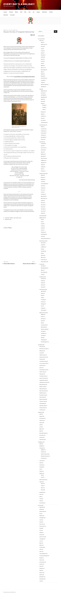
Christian (41, 448)
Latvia (42, 192)
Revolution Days (42, 395)
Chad (42, 48)
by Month (40, 412)
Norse (42, 487)
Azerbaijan (43, 95)
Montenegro (43, 198)
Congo (42, 50)
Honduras (43, 135)
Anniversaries (42, 511)
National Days (17, 217)
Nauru (42, 270)
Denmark (43, 278)
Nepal (42, 114)
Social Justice (42, 562)
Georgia (42, 101)
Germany (42, 318)
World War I (41, 576)
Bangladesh (43, 97)
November (6, 14)
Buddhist (41, 445)
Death (40, 521)
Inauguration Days (43, 380)
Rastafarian (41, 492)
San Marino (43, 333)
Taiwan (42, 164)
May (25, 12)
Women (41, 572)
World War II (41, 578)
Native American (42, 479)
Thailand (42, 166)
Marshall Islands (44, 268)
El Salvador (43, 130)
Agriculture (41, 507)
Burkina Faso (43, 44)
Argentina (43, 291)
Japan (42, 152)
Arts (40, 513)
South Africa (43, 78)
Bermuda (43, 242)
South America (42, 289)
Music (40, 543)
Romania (42, 204)
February (11, 12)
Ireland (42, 320)
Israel (42, 223)
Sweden (42, 287)
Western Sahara (44, 84)
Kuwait (42, 227)
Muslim (40, 473)
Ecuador (42, 301)
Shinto (40, 494)
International (42, 215)
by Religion (40, 442)
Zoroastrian (41, 502)
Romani (42, 202)
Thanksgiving (42, 403)
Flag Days (41, 373)
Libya (42, 63)
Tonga (42, 274)
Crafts (40, 519)
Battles (40, 515)
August (38, 12)
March (16, 12)
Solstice (41, 564)
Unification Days (42, 405)
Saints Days (41, 397)
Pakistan (42, 116)
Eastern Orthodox (44, 454)
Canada (42, 244)
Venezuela (43, 310)
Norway (42, 284)
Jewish (40, 471)
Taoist (40, 498)
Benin (42, 42)
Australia (42, 265)
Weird (40, 570)
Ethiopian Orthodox (45, 456)
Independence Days (43, 382)
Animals (41, 509)
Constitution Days (43, 361)
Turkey (42, 236)
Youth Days (41, 409)
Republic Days (42, 392)
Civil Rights (41, 517)
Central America (42, 124)
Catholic (42, 451)
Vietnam (42, 170)
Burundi (42, 46)
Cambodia (43, 143)
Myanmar (43, 111)
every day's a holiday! (19, 4)
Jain (40, 469)
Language (41, 538)
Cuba (42, 249)
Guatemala (43, 133)
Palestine (43, 232)
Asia (40, 89)
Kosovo (42, 189)
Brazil (42, 295)
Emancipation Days (43, 369)
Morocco (43, 67)
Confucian (41, 460)
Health (40, 532)
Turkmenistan (43, 122)
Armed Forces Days (43, 348)
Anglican (42, 449)
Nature (40, 545)
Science (41, 559)
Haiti (42, 253)
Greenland (43, 251)
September (44, 12)
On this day (41, 547)
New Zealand (43, 272)
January (5, 12)
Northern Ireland (44, 329)
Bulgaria (42, 179)
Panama (42, 139)
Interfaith (41, 467)
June (29, 12)
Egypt (42, 52)
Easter (40, 367)
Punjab (43, 107)
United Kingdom (44, 341)
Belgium (42, 314)
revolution (8, 219)
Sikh (40, 496)
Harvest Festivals (43, 378)
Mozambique (43, 69)
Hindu (40, 462)
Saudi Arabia (43, 234)
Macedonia (43, 196)
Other (40, 549)
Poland (42, 200)
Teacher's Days (42, 401)
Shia (42, 475)
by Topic (39, 505)
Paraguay (43, 303)
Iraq (41, 221)
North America (42, 240)
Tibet (42, 168)
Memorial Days (42, 384)
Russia (42, 206)
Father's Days (42, 371)
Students (41, 568)
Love (40, 540)
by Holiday (40, 344)
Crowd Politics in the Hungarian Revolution (24, 76)
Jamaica (42, 255)
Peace (40, 551)
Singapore (43, 162)
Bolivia (42, 293)
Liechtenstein (44, 324)
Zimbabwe (43, 86)
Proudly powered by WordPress (9, 592)
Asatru (42, 483)
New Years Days (42, 390)
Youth (40, 581)
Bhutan (42, 99)
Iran (41, 219)
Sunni (42, 477)
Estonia (42, 185)
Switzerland (43, 339)
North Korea (43, 158)
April (21, 12)
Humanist (41, 464)
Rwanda (42, 76)
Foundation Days (42, 376)
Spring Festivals (42, 399)
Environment (42, 526)
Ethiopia (42, 54)
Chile (42, 297)
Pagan (40, 481)
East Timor (43, 147)
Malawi (42, 65)
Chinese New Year (43, 357)
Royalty (40, 557)
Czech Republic (44, 183)
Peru (42, 305)
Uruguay (42, 308)
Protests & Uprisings (43, 555)
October (51, 12)
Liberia (42, 61)
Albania (42, 175)
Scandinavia (41, 276)
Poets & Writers (42, 553)
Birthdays (41, 350)
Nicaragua (43, 137)
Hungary (7, 217)
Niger (42, 71)
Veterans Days (42, 407)
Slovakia (42, 208)
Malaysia (42, 154)
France (42, 316)
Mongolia (43, 156)
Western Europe (42, 312)
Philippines (43, 160)
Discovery (41, 524)
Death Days (41, 365)
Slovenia (42, 211)
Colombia (43, 299)
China (42, 145)
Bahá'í (40, 443)
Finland (42, 280)
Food (40, 530)
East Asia (41, 141)
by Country (40, 38)
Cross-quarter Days (43, 363)
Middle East (41, 217)
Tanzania (42, 80)
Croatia (42, 181)
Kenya (42, 59)
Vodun (40, 500)
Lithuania (43, 194)
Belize (42, 126)
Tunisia (42, 82)
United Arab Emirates (45, 238)
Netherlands (43, 327)
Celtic (42, 485)
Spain (42, 337)
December (12, 14)
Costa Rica (43, 128)
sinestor (15, 30)
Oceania (41, 264)
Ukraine (42, 213)
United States (43, 261)
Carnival (41, 352)
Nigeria (42, 73)
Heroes (40, 534)
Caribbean (43, 246)
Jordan (42, 225)
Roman (42, 489)
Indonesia (43, 149)
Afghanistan (43, 90)
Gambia (42, 57)
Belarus (42, 177)
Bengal (43, 105)
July (33, 12)
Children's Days (42, 354)
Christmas (41, 359)
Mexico (42, 257)
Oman (42, 230)
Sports (40, 566)
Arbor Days (41, 346)
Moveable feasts (42, 433)
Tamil (43, 109)
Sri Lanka (43, 120)
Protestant (43, 458)
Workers (41, 574)
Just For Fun (41, 536)
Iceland (42, 282)
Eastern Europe (42, 173)
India (42, 103)
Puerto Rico (43, 259)
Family (40, 528)
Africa (40, 40)
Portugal (42, 331)
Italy (42, 322)
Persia (42, 118)
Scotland (42, 335)
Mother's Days (42, 386)
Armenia (42, 92)
